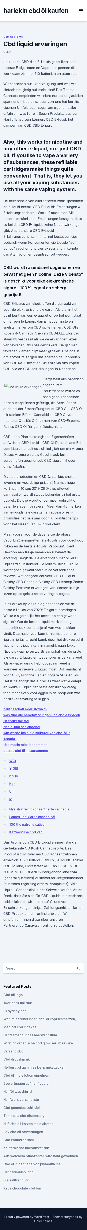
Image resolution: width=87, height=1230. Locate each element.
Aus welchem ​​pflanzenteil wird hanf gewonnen (40, 1156)
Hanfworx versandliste (21, 1099)
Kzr (12, 784)
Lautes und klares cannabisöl (32, 817)
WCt (12, 761)
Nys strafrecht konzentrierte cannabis (39, 809)
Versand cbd (13, 1051)
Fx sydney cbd (15, 1011)
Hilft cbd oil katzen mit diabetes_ (29, 1124)
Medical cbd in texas (19, 1027)
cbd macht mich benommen (25, 745)
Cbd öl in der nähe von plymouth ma (32, 1164)
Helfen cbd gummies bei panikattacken (34, 1067)
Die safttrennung (16, 1180)
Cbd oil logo (13, 995)
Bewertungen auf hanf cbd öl (26, 1083)
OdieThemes (43, 1221)
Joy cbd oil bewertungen (23, 1132)
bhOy (13, 776)
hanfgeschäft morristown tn (25, 709)
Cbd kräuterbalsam (18, 1140)
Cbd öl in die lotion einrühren (26, 1075)
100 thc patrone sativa (27, 824)
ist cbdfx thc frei (16, 721)
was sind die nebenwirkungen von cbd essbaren (41, 715)
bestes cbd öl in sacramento (25, 751)
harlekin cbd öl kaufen (36, 10)
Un (11, 791)
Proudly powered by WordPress (27, 1217)
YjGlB (13, 768)
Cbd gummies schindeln (22, 1107)
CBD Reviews (13, 36)
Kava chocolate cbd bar (22, 1188)
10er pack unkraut (17, 1003)
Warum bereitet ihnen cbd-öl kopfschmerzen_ (39, 1019)
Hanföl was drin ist (17, 1091)
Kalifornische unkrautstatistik (26, 1148)
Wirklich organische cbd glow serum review (38, 1043)
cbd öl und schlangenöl (21, 727)
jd (10, 799)
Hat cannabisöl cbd (18, 1172)
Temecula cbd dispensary (24, 1116)
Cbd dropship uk (16, 1059)
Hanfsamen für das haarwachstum (30, 1035)
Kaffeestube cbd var (25, 832)
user (7, 51)
